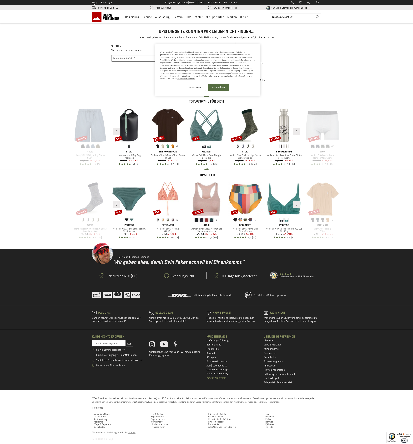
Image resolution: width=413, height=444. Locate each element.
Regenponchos (158, 419)
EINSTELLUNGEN (195, 87)
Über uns (268, 340)
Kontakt (210, 353)
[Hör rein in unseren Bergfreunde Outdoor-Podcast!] (178, 345)
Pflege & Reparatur (103, 424)
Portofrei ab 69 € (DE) (108, 7)
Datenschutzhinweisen (186, 78)
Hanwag (269, 421)
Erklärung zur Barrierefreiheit (279, 374)
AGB (208, 365)
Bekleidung (132, 17)
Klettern (178, 17)
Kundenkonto (271, 348)
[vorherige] (116, 131)
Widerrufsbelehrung (217, 373)
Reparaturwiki (284, 382)
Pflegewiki (269, 382)
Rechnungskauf (163, 7)
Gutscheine (270, 357)
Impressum (270, 365)
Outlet (244, 17)
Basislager (106, 2)
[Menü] (410, 433)
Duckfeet (269, 416)
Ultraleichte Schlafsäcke (219, 419)
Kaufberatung (100, 419)
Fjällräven (270, 424)
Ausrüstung (162, 17)
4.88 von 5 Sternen (289, 7)
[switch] (404, 441)
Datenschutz (219, 365)
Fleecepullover (158, 426)
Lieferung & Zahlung (217, 340)
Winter (198, 17)
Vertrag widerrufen (216, 377)
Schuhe (147, 17)
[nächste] (296, 131)
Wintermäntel (157, 421)
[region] (207, 70)
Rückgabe (211, 357)
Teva (267, 414)
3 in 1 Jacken (157, 414)
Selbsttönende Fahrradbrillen (222, 426)
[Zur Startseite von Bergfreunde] (107, 16)
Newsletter (270, 353)
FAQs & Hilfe (213, 348)
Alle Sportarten (215, 17)
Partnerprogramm (273, 361)
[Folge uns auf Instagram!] (154, 345)
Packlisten (99, 421)
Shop (94, 2)
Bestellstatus (213, 344)
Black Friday (99, 426)
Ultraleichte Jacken (160, 424)
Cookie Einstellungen (217, 369)
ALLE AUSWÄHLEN (218, 87)
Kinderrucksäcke (216, 421)
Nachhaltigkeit (272, 378)
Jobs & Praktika (272, 344)
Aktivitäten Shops (102, 414)
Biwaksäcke (213, 424)
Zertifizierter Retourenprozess (269, 295)
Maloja (268, 419)
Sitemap (132, 432)
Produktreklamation (217, 361)
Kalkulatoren (100, 416)
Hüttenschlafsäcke (217, 414)
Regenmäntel (157, 416)
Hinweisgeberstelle (274, 369)
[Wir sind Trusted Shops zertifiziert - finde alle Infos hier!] (274, 276)
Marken (232, 17)
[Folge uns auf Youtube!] (166, 345)
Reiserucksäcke (215, 416)
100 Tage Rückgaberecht (225, 7)
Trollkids (269, 426)
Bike (188, 17)
